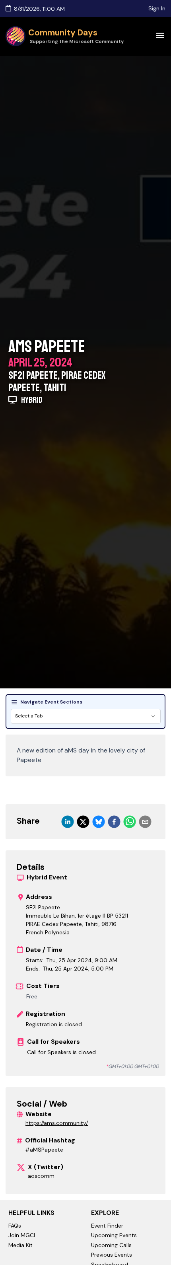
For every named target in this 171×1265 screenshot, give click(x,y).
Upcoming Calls (111, 1245)
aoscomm (41, 1175)
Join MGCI (21, 1235)
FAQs (14, 1225)
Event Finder (107, 1225)
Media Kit (20, 1245)
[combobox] (86, 716)
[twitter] (83, 821)
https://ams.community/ (56, 1123)
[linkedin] (67, 821)
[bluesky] (98, 821)
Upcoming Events (114, 1235)
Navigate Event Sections (51, 702)
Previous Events (111, 1254)
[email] (145, 821)
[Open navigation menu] (159, 35)
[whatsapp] (129, 821)
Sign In (156, 8)
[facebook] (114, 821)
